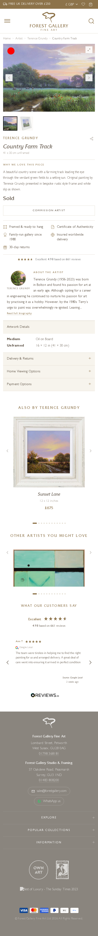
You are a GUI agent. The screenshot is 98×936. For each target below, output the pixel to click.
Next (89, 77)
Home (7, 38)
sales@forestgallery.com (52, 791)
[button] (8, 662)
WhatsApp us (52, 801)
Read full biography (19, 313)
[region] (49, 662)
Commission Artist (49, 210)
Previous (9, 77)
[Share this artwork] (91, 138)
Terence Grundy (37, 38)
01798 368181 (49, 754)
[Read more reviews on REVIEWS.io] (45, 696)
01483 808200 (49, 780)
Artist (18, 38)
